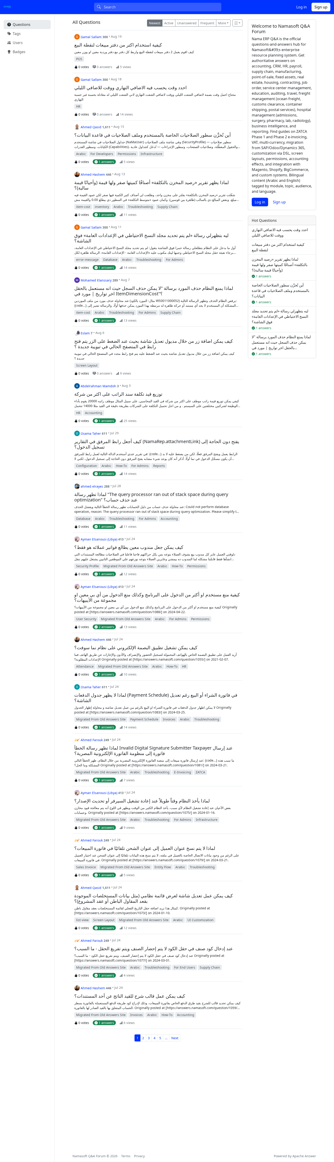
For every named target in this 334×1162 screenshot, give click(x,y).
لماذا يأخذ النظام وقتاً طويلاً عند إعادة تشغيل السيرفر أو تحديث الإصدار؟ (142, 801)
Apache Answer (304, 1156)
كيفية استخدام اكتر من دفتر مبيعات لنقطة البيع (118, 45)
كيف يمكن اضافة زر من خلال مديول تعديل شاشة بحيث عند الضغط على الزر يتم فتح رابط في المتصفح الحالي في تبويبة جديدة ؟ (153, 343)
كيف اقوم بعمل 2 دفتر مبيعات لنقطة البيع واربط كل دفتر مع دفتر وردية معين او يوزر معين (134, 52)
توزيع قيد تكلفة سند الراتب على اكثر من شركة (118, 394)
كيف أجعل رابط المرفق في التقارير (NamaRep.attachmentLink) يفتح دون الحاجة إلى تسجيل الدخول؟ (156, 444)
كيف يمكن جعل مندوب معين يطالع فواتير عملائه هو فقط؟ (128, 547)
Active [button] (168, 23)
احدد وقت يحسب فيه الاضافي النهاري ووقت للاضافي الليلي (130, 87)
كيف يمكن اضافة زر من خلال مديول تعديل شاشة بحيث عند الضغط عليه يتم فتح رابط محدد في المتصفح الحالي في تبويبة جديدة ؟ (154, 355)
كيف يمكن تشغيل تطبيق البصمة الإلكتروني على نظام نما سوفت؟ (135, 647)
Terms (125, 1156)
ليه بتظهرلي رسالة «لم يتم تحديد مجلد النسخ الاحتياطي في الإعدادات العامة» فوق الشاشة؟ (151, 238)
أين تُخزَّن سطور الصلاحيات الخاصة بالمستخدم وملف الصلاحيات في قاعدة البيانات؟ (152, 135)
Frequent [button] (207, 23)
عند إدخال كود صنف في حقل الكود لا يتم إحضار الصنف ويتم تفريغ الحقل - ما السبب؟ (153, 948)
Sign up (320, 7)
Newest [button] (154, 23)
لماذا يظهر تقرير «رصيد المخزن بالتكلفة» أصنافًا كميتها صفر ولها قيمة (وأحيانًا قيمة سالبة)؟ (151, 185)
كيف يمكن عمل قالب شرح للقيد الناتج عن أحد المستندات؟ (129, 996)
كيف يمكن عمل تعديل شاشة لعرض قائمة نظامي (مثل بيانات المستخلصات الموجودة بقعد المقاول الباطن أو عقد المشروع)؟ (153, 898)
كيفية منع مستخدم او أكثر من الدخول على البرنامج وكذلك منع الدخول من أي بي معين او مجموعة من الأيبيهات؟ (157, 597)
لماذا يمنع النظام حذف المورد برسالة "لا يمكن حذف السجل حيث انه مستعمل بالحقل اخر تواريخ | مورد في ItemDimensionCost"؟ (153, 291)
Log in (301, 7)
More (222, 23)
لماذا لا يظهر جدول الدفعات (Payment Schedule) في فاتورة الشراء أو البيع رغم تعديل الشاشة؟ (155, 697)
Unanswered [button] (187, 23)
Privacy (139, 1156)
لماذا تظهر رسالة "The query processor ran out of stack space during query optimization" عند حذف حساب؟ (151, 497)
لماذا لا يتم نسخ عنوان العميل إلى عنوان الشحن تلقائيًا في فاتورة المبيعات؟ (144, 848)
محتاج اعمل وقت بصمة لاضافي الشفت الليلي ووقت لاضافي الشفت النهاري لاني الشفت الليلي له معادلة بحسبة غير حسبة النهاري (155, 96)
